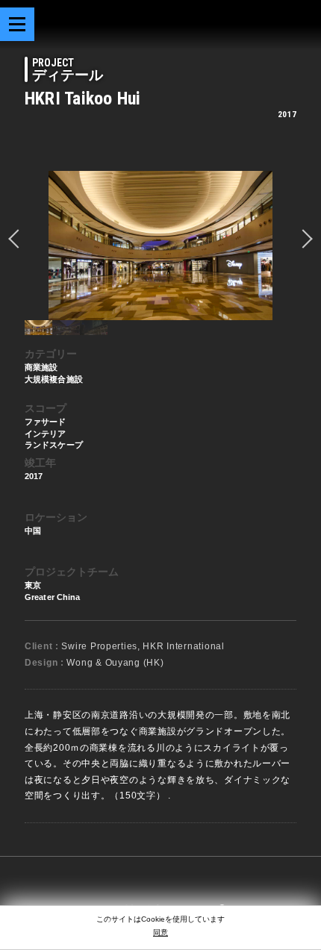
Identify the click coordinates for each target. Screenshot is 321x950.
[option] (160, 245)
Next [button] (303, 239)
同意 (160, 932)
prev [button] (18, 239)
